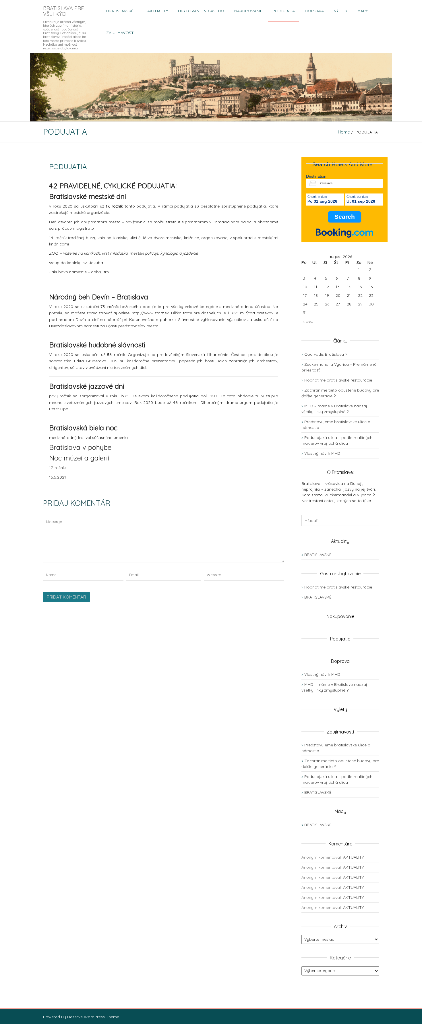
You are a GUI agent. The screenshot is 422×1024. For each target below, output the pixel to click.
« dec (308, 321)
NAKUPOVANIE (248, 10)
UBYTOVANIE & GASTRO (201, 10)
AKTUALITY (157, 10)
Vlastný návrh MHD (322, 453)
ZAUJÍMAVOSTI (120, 32)
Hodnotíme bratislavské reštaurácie (338, 380)
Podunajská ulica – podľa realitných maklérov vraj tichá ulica (336, 779)
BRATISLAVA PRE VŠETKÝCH (63, 11)
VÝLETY (340, 10)
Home (344, 132)
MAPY (362, 10)
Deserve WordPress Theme (93, 1016)
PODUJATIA (283, 10)
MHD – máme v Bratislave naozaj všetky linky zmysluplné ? (334, 687)
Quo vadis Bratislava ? (325, 354)
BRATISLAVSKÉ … (121, 10)
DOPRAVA (314, 10)
